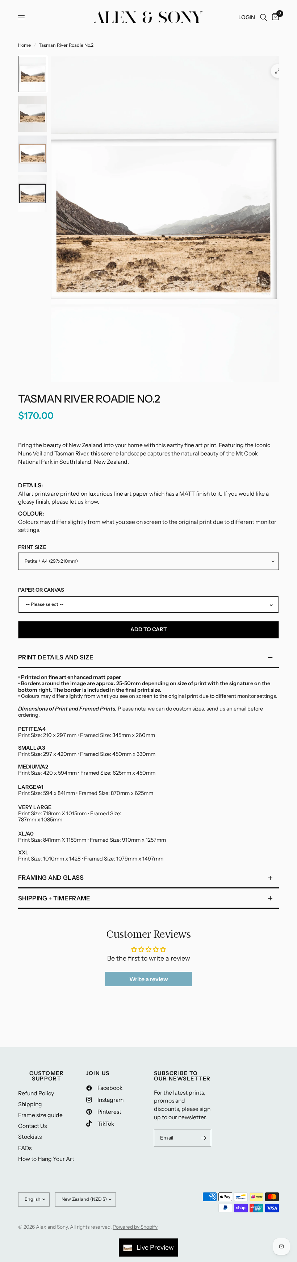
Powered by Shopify (135, 1227)
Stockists (30, 1136)
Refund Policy (36, 1093)
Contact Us (32, 1126)
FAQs (25, 1148)
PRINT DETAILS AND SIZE (55, 657)
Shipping (30, 1104)
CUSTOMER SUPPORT (46, 1076)
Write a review (148, 979)
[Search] (263, 17)
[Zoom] (278, 71)
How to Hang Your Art (46, 1158)
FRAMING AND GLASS (51, 877)
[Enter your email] (204, 1137)
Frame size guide (40, 1115)
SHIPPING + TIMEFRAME (54, 898)
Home (24, 45)
